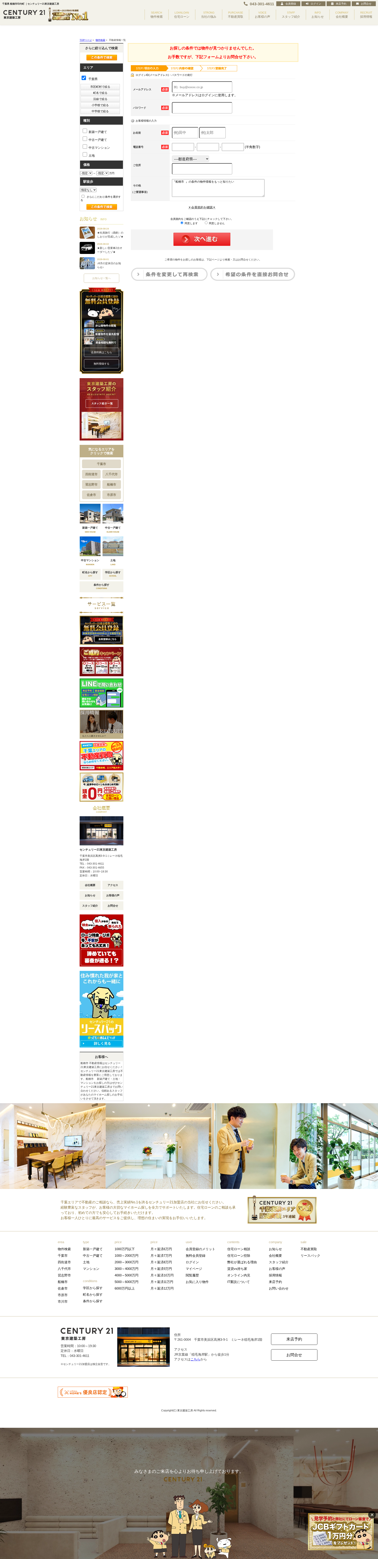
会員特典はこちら (101, 352)
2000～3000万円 (126, 1262)
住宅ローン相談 (238, 1249)
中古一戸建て (98, 140)
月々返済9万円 (161, 1268)
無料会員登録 (195, 1255)
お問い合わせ (279, 1288)
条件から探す (93, 1301)
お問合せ (366, 3)
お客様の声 (112, 895)
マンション (91, 1268)
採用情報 (275, 1275)
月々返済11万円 (161, 1281)
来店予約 (341, 3)
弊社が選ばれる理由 (242, 1262)
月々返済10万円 (162, 1275)
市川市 (63, 1301)
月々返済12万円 (162, 1288)
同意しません (216, 223)
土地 (92, 155)
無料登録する (101, 363)
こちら (195, 1359)
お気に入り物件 (197, 1281)
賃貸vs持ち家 (237, 1268)
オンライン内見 (238, 1275)
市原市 (111, 494)
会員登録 (290, 3)
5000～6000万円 (126, 1281)
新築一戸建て (98, 132)
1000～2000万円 (126, 1255)
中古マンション (99, 147)
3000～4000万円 (126, 1268)
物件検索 (64, 1249)
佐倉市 (91, 494)
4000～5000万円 (126, 1275)
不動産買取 (309, 1249)
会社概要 (90, 885)
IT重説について (238, 1281)
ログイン (316, 3)
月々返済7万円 (161, 1255)
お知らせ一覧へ (101, 278)
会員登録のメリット (200, 1249)
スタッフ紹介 (90, 905)
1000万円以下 (125, 1249)
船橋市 (111, 484)
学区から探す (93, 1288)
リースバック (310, 1255)
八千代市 (111, 474)
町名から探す (93, 1294)
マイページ (194, 1268)
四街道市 (91, 474)
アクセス (113, 885)
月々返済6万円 (161, 1249)
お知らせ (90, 895)
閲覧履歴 (192, 1275)
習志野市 (91, 484)
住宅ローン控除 (238, 1255)
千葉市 (101, 464)
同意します (191, 223)
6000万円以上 (125, 1288)
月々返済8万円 (161, 1262)
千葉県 (93, 79)
